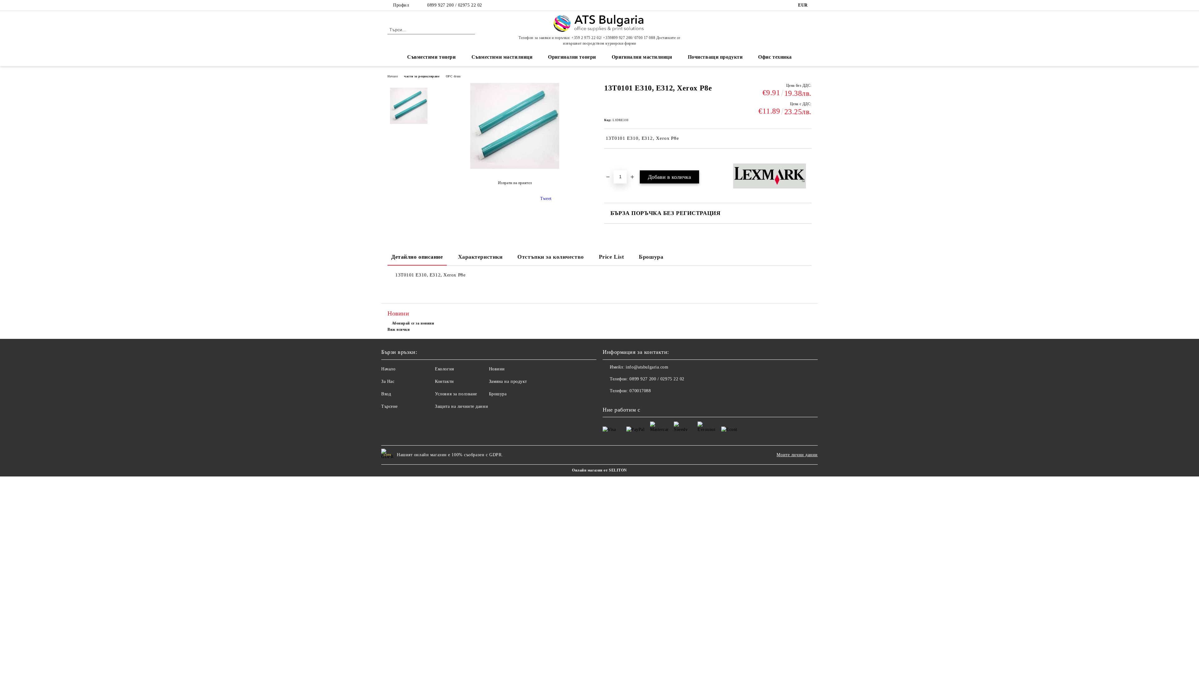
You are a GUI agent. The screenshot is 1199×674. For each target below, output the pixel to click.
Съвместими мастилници (502, 57)
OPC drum (453, 76)
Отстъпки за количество (550, 257)
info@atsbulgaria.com (647, 367)
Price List (611, 257)
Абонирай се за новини (413, 323)
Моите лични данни (797, 454)
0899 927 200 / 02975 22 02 (454, 5)
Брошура (651, 257)
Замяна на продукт (508, 381)
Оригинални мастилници (642, 57)
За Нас (387, 381)
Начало (392, 76)
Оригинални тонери (572, 57)
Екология (444, 369)
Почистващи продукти (715, 57)
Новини (497, 369)
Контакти (444, 381)
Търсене (389, 406)
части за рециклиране (421, 76)
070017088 (640, 390)
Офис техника (775, 57)
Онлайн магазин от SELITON (599, 470)
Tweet (546, 198)
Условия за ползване (456, 394)
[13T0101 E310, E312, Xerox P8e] (408, 106)
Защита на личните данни (461, 406)
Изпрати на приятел (515, 183)
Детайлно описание (417, 257)
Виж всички (398, 329)
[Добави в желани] (616, 159)
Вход (386, 394)
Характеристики (480, 257)
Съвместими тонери (431, 57)
